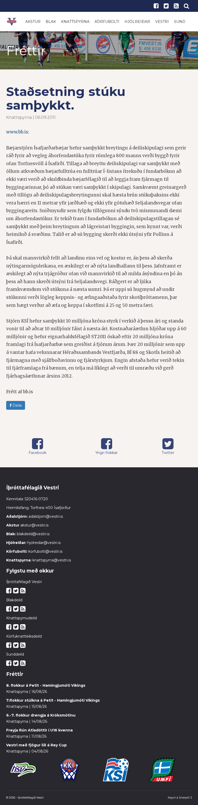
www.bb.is (17, 132)
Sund (179, 21)
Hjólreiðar (137, 21)
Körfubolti (107, 21)
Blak (51, 21)
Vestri (162, 21)
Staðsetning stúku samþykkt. (66, 98)
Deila (17, 405)
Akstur (32, 21)
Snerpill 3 (185, 797)
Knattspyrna (75, 21)
